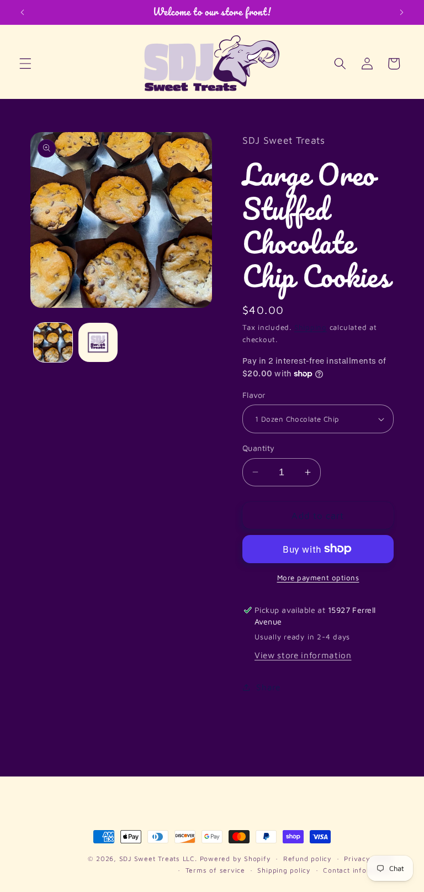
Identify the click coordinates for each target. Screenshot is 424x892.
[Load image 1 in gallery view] (53, 342)
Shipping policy (284, 870)
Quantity (258, 448)
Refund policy (307, 858)
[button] (25, 63)
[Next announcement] (401, 12)
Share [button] (268, 687)
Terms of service (215, 870)
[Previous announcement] (22, 12)
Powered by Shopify (235, 858)
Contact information (358, 870)
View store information (303, 655)
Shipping (310, 327)
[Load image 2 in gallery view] (98, 342)
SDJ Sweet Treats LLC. (159, 858)
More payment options (318, 577)
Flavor (254, 395)
